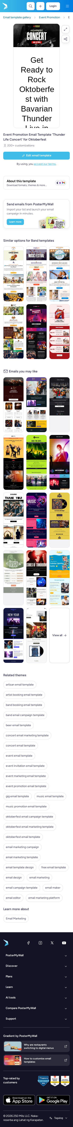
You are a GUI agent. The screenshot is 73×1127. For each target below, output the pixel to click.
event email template (19, 755)
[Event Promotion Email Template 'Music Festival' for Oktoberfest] (36, 274)
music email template (50, 796)
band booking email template (24, 705)
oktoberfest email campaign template (29, 816)
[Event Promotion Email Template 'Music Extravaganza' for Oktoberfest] (13, 274)
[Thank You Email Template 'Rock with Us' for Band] (13, 520)
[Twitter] (52, 943)
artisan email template (20, 684)
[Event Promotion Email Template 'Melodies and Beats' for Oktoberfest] (59, 274)
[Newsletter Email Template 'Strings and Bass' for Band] (13, 462)
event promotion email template (26, 786)
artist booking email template (24, 695)
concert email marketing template (27, 735)
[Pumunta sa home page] (4, 6)
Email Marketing (16, 918)
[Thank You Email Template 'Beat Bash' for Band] (36, 520)
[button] (65, 29)
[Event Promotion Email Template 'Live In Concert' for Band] (59, 462)
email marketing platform (44, 898)
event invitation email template (25, 766)
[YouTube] (64, 943)
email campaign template (22, 887)
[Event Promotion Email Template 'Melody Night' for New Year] (59, 404)
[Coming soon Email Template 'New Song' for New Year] (13, 635)
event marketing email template (26, 776)
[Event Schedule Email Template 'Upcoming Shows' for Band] (59, 331)
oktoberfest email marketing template (30, 826)
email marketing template (22, 857)
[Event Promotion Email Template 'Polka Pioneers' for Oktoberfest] (13, 331)
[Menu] (67, 6)
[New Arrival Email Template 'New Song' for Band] (36, 577)
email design (14, 877)
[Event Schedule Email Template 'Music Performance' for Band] (13, 577)
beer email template (18, 725)
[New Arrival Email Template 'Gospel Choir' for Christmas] (13, 404)
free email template (53, 867)
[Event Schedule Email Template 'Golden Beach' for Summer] (59, 577)
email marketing (39, 877)
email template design (20, 867)
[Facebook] (28, 943)
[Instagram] (40, 943)
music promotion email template (26, 806)
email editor (13, 898)
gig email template (17, 796)
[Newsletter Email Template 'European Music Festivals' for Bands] (36, 404)
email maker (52, 887)
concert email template (20, 745)
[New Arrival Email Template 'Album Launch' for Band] (36, 635)
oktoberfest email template (23, 837)
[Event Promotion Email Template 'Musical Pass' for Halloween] (36, 331)
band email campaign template (25, 715)
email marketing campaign (22, 847)
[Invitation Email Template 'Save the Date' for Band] (36, 462)
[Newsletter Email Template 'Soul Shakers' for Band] (59, 520)
